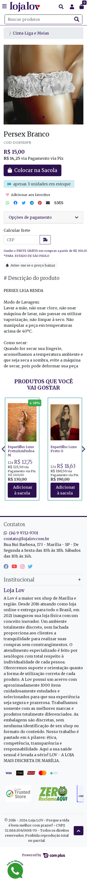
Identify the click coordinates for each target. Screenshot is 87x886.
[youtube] (15, 566)
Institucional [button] (19, 580)
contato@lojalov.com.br (26, 538)
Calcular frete (17, 230)
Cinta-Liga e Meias (31, 33)
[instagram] (23, 566)
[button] (72, 7)
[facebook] (7, 566)
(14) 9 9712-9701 (23, 532)
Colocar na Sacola (22, 490)
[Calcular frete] (45, 239)
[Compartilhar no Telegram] (32, 202)
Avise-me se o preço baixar (32, 265)
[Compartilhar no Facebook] (15, 202)
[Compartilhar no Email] (48, 202)
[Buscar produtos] (61, 7)
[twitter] (30, 566)
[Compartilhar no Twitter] (24, 202)
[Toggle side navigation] (5, 6)
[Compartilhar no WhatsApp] (7, 202)
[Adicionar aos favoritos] (14, 402)
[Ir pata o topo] (78, 830)
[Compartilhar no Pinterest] (40, 202)
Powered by (32, 855)
